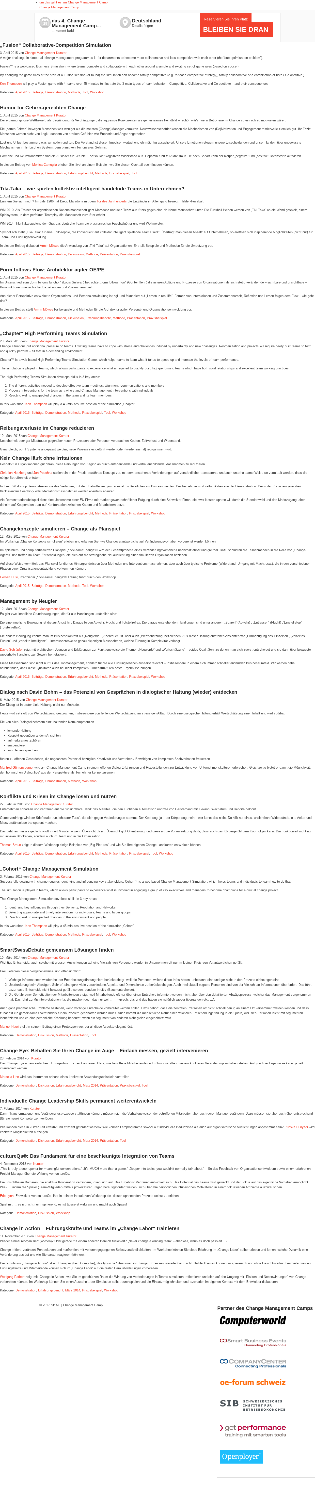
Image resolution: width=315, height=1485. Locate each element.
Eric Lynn (7, 1196)
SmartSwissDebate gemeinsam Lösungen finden (57, 950)
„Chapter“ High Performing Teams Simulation (53, 333)
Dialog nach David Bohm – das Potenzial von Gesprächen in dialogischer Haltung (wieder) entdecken (118, 692)
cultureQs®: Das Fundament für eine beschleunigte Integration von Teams (87, 1156)
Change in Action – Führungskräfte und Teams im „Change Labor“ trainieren (89, 1228)
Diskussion (76, 254)
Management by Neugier (28, 601)
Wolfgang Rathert (12, 1277)
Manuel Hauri (10, 1026)
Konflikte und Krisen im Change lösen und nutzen (58, 796)
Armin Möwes (49, 246)
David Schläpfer (11, 649)
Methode (74, 92)
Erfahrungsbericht (80, 173)
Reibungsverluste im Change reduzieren (47, 428)
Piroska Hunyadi (296, 1127)
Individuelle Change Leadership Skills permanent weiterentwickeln (78, 1101)
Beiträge (37, 92)
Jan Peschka (42, 473)
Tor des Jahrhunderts (112, 201)
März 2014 (90, 1085)
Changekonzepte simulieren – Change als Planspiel (60, 528)
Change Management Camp (59, 7)
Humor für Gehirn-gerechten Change (43, 107)
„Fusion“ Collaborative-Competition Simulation (55, 45)
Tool (85, 92)
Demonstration (55, 92)
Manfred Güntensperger (16, 767)
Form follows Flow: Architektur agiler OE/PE (52, 269)
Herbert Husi (9, 577)
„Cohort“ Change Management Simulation (49, 869)
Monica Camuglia (44, 164)
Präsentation (109, 254)
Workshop (97, 92)
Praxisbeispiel (119, 173)
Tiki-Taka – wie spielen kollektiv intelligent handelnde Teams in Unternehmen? (92, 188)
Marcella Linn (9, 1077)
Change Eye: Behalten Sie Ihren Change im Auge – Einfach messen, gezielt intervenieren (104, 1050)
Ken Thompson (11, 83)
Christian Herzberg (13, 473)
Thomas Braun (10, 845)
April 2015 (22, 92)
